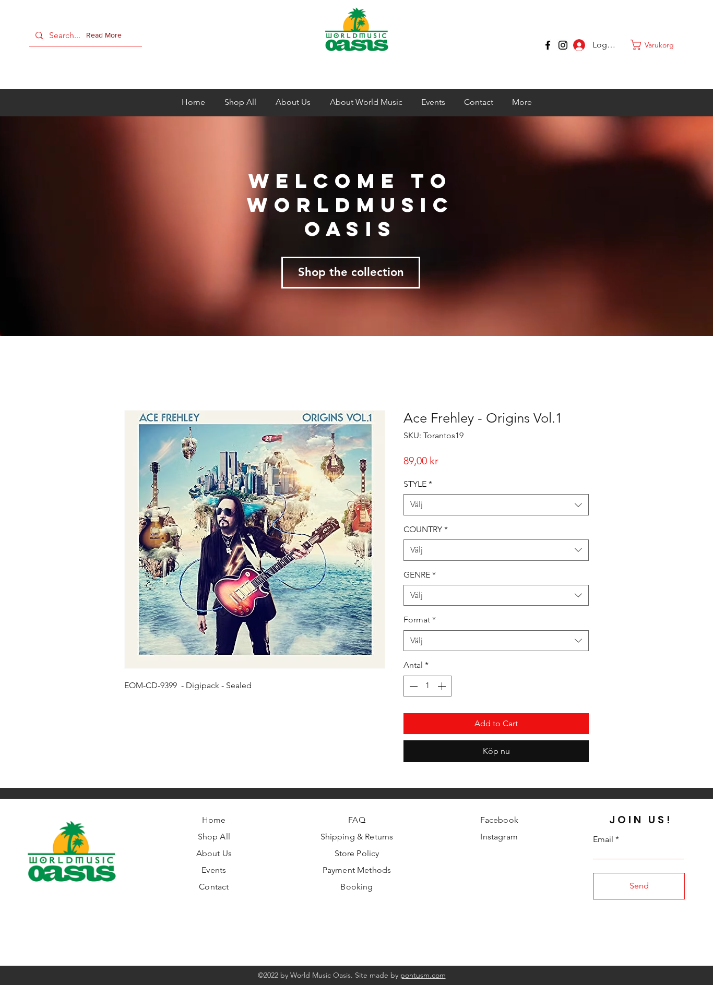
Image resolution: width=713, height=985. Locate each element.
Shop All (214, 838)
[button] (106, 35)
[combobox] (496, 505)
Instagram (498, 838)
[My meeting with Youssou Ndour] (563, 45)
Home (214, 821)
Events (213, 871)
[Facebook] (548, 45)
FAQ (356, 821)
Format (419, 621)
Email (603, 840)
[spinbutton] (427, 686)
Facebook (499, 821)
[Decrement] (412, 686)
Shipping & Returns (357, 838)
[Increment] (442, 686)
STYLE (417, 485)
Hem (133, 373)
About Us (214, 854)
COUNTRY (425, 530)
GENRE (419, 575)
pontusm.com (423, 976)
